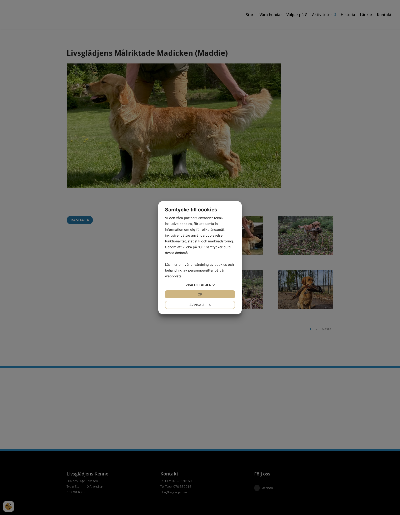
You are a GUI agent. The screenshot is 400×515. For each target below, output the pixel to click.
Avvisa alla (200, 305)
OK (200, 294)
